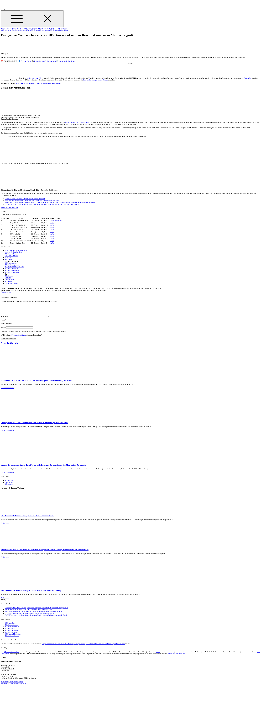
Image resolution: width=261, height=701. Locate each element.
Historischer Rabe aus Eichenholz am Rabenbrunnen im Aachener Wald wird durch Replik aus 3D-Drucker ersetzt (42, 204)
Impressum (4, 682)
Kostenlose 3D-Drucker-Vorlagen (16, 250)
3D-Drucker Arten (11, 632)
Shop (53, 28)
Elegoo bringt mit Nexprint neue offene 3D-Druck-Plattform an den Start (28, 609)
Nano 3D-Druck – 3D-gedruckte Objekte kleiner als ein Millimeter (38, 83)
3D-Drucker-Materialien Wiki (14, 267)
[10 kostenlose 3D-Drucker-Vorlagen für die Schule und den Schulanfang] (21, 586)
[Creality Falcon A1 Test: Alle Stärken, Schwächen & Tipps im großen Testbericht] (21, 419)
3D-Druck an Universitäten (59, 30)
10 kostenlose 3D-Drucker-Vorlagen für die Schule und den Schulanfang (31, 590)
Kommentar (5, 316)
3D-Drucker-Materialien (12, 634)
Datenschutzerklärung (19, 335)
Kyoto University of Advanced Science (77, 122)
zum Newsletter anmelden (176, 654)
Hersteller (18, 28)
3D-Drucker (9, 276)
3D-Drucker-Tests (11, 628)
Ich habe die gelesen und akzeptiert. (22, 335)
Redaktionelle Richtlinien (67, 61)
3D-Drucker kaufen (11, 625)
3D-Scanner (9, 281)
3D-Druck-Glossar (11, 254)
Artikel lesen (5, 523)
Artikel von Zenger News (35, 78)
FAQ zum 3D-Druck (11, 256)
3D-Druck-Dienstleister (12, 272)
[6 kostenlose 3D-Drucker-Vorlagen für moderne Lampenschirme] (21, 512)
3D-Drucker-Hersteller (12, 270)
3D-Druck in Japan (44, 30)
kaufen (52, 220)
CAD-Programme (41, 28)
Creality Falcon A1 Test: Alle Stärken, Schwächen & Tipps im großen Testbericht (34, 423)
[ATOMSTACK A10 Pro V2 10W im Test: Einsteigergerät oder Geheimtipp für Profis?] (21, 376)
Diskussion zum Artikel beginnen (45, 61)
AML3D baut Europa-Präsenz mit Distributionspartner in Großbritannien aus (29, 613)
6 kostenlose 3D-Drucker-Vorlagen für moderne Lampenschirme (27, 516)
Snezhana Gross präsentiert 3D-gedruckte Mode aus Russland (25, 199)
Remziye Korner (26, 61)
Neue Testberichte (10, 343)
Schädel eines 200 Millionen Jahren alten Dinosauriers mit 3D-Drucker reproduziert (32, 200)
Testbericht (57, 220)
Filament (8, 278)
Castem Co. (247, 78)
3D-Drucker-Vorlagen (8, 28)
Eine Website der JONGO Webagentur (13, 683)
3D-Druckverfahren (28, 28)
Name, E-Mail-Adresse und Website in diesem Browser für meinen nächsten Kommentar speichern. (35, 331)
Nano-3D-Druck (32, 30)
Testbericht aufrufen (7, 388)
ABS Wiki (8, 259)
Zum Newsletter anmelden (9, 208)
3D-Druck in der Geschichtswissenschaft (14, 30)
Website (3, 327)
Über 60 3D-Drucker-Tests (13, 252)
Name (3, 320)
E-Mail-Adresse (6, 324)
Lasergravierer (9, 279)
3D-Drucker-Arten (11, 263)
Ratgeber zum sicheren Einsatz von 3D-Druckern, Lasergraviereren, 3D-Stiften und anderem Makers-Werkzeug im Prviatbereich (83, 644)
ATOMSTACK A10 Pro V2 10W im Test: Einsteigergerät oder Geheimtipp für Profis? (37, 380)
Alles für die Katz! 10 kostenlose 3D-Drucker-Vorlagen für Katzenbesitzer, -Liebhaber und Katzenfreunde (44, 550)
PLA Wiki (8, 257)
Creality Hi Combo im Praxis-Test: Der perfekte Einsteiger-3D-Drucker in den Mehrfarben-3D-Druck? (43, 465)
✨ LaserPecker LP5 (61, 28)
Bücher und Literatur (11, 283)
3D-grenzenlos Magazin (11, 652)
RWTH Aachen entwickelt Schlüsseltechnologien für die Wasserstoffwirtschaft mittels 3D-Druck (36, 615)
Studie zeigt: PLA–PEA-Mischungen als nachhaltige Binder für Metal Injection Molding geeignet (36, 608)
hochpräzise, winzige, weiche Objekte (95, 80)
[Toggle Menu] (32, 18)
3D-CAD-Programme (12, 265)
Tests (49, 28)
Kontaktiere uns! (6, 292)
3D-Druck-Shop (10, 623)
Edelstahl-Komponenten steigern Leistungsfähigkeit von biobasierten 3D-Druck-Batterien (33, 611)
